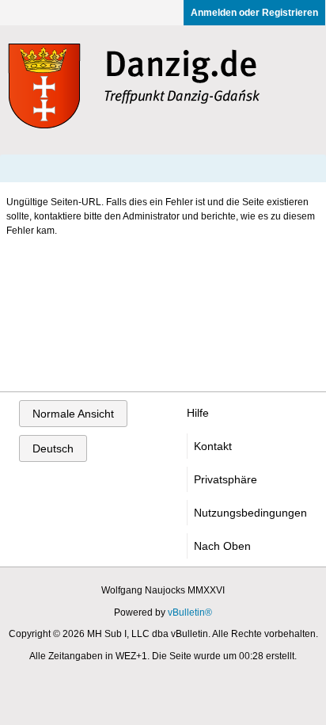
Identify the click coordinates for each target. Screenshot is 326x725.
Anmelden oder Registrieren (254, 12)
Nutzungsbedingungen (250, 512)
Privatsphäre (225, 479)
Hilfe (198, 412)
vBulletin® (190, 612)
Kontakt (213, 446)
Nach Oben (222, 546)
